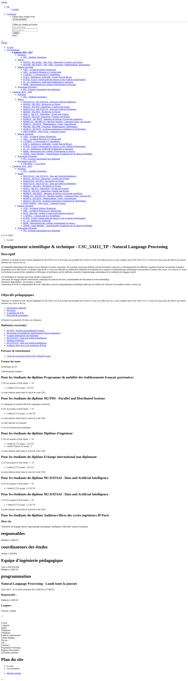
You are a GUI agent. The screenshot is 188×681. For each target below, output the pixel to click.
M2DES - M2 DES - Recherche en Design (41, 112)
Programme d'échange (27, 87)
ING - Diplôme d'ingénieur (35, 57)
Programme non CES (27, 161)
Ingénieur (22, 55)
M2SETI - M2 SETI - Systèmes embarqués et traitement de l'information (54, 129)
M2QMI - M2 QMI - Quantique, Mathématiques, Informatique (50, 126)
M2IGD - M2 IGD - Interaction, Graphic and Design (46, 191)
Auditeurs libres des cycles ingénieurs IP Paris (26, 345)
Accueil (10, 47)
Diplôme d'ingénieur (15, 340)
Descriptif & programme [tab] (17, 315)
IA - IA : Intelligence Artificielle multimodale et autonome (48, 82)
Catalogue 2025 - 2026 (22, 92)
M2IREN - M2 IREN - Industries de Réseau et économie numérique (52, 119)
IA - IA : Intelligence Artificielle (37, 221)
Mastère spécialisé (25, 67)
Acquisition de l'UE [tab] (15, 313)
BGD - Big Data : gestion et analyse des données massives (48, 213)
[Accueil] (4, 2)
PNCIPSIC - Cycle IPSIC (34, 164)
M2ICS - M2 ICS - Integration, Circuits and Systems (46, 114)
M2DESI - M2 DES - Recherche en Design (42, 186)
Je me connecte (19, 19)
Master (21, 60)
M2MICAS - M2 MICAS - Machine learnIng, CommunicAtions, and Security (57, 121)
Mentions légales (14, 673)
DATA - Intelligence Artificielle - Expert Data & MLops (47, 77)
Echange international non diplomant (23, 335)
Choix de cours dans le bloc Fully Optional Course (29, 356)
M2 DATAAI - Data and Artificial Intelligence (27, 338)
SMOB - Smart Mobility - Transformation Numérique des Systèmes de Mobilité (57, 154)
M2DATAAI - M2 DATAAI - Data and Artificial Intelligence (49, 109)
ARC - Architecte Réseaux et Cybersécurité (42, 72)
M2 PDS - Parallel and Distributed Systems (25, 330)
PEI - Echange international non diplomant (41, 89)
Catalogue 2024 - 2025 (22, 166)
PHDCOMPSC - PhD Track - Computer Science (44, 131)
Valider (16, 33)
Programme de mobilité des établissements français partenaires (33, 333)
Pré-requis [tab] (11, 310)
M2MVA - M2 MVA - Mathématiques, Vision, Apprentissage (49, 124)
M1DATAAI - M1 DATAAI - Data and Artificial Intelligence (49, 102)
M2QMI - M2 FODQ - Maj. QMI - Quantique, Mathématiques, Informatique (56, 65)
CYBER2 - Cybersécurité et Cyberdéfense (41, 74)
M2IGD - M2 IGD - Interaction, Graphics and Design (46, 117)
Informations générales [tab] (16, 308)
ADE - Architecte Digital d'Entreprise (39, 69)
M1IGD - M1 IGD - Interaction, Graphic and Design (46, 178)
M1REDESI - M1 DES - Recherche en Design (43, 181)
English (15, 9)
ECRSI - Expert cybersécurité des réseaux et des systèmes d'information (54, 79)
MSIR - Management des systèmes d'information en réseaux (49, 151)
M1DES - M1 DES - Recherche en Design (41, 104)
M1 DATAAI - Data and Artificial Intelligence (27, 343)
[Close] (2, 616)
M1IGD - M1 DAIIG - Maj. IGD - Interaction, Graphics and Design (53, 62)
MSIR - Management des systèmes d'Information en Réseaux (49, 84)
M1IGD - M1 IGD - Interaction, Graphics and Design (46, 107)
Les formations (13, 50)
